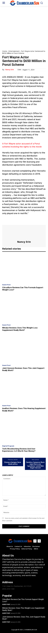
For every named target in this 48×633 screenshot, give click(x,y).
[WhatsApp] (20, 222)
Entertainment (14, 51)
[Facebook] (4, 222)
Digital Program (8, 446)
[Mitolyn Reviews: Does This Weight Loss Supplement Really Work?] (24, 308)
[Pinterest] (15, 222)
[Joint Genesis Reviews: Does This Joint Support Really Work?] (24, 349)
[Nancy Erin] (24, 232)
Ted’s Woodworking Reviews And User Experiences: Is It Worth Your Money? (18, 450)
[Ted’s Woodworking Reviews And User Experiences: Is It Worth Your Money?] (24, 429)
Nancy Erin (9, 70)
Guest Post (6, 284)
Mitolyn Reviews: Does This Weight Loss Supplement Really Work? (20, 329)
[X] (9, 222)
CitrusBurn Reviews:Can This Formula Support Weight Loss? (23, 600)
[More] (25, 222)
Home (4, 51)
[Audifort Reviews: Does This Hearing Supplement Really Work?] (24, 389)
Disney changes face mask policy (12, 463)
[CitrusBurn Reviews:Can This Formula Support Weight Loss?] (24, 268)
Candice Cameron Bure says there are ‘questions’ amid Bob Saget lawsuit (35, 465)
